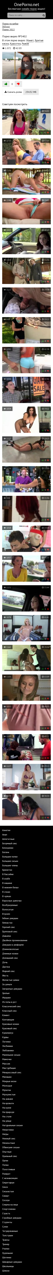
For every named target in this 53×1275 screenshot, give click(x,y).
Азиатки (6, 830)
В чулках (6, 896)
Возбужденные (10, 905)
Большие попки (10, 856)
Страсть (6, 1213)
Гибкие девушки (10, 918)
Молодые (7, 1085)
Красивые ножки (10, 1023)
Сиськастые (8, 1191)
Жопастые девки (10, 979)
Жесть (5, 975)
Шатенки (6, 1257)
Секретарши (8, 1182)
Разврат (6, 1173)
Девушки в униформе (13, 944)
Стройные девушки (11, 1217)
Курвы (5, 1037)
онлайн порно (29, 8)
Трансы (5, 1239)
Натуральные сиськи (12, 1125)
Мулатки (6, 1090)
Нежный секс (8, 1138)
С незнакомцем (10, 1178)
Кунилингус (7, 1032)
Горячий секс (8, 927)
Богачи (5, 852)
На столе (6, 1116)
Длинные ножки (10, 953)
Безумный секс (9, 843)
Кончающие (8, 1019)
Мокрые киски (9, 1081)
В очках (6, 891)
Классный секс (9, 1010)
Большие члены (10, 865)
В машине (7, 883)
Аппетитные (8, 838)
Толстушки (7, 1235)
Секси (5, 1186)
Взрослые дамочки (11, 900)
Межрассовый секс (11, 1072)
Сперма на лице (10, 1204)
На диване (7, 1098)
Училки (5, 1248)
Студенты (7, 1222)
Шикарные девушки (12, 1261)
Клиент (6, 1015)
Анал (4, 834)
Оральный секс (9, 1156)
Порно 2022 (8, 29)
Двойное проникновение (14, 940)
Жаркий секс (8, 971)
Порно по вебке (10, 23)
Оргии (5, 1160)
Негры (5, 1134)
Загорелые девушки (12, 988)
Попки (5, 1164)
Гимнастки (7, 922)
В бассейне (8, 874)
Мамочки (6, 1059)
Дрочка (6, 966)
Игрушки (6, 997)
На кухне (6, 1107)
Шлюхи (5, 1270)
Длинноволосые (10, 949)
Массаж (6, 1063)
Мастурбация (9, 1068)
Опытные (6, 1151)
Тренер (5, 1244)
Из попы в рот (9, 1001)
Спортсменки (8, 1208)
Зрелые (6, 993)
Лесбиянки (7, 1045)
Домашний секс (10, 957)
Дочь (5, 962)
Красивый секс (9, 1028)
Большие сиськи (10, 860)
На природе (8, 1112)
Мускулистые (8, 1094)
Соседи (6, 1200)
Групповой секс (9, 931)
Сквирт (5, 1195)
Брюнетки (7, 869)
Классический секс (11, 1006)
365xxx (6, 26)
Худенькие (7, 1253)
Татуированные (10, 1230)
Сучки (5, 1226)
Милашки (6, 1076)
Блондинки (7, 847)
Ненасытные (8, 1142)
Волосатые (8, 909)
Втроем (6, 913)
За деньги (7, 984)
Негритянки (8, 1129)
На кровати (8, 1103)
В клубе (6, 878)
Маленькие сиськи (11, 1054)
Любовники (8, 1050)
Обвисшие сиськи (11, 1147)
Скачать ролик (21, 91)
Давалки (6, 935)
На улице (6, 1120)
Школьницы (8, 1266)
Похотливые (8, 1169)
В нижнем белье (10, 887)
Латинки (6, 1041)
